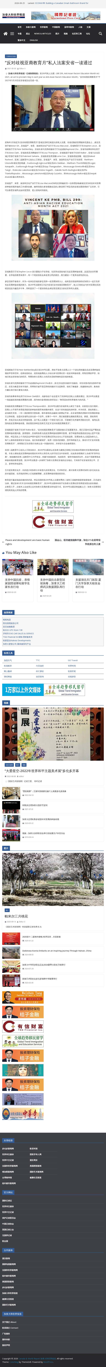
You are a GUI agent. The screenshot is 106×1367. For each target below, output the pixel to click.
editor (21, 776)
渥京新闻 (6, 1258)
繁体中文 (21, 40)
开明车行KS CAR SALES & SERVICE (18, 633)
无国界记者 (7, 1235)
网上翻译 (8, 671)
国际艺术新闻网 (36, 1171)
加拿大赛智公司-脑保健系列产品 (17, 644)
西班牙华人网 (35, 1154)
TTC (38, 660)
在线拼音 (72, 676)
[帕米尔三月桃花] (53, 879)
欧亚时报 (34, 1148)
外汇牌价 (40, 671)
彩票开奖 (72, 671)
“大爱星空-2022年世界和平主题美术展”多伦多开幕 (42, 770)
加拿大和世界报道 (10, 1293)
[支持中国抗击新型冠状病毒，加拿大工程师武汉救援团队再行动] (52, 560)
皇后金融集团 (9, 626)
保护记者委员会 (9, 1218)
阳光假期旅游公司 (10, 623)
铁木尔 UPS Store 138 (12, 630)
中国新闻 (56, 27)
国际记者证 (7, 1200)
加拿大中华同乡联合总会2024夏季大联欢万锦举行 (43, 964)
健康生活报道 (35, 1177)
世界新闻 (44, 27)
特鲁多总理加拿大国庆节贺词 (34, 805)
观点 (28, 33)
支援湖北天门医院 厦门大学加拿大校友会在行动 (88, 583)
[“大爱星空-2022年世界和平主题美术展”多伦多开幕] (53, 734)
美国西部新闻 (35, 1166)
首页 (20, 27)
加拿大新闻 (31, 27)
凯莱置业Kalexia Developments (17, 640)
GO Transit (73, 660)
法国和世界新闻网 (10, 1166)
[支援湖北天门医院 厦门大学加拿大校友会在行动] (88, 560)
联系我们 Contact (10, 1328)
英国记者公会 (8, 1229)
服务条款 (6, 1339)
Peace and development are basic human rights (28, 542)
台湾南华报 (7, 1177)
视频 (66, 33)
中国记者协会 (8, 1223)
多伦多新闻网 (8, 1148)
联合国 (5, 1241)
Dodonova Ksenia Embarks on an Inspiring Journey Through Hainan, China (56, 950)
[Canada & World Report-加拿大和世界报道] (5, 33)
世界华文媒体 (8, 1154)
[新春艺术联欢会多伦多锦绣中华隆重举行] (11, 981)
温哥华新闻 (69, 27)
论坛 (88, 33)
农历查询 (40, 676)
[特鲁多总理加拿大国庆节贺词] (11, 807)
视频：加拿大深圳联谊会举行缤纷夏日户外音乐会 (43, 833)
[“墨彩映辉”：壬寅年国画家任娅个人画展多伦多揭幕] (11, 793)
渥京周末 (34, 1160)
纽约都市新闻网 (9, 1183)
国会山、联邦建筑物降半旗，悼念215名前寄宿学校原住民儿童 (77, 542)
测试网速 (8, 676)
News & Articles (42, 33)
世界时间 (72, 665)
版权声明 (6, 1345)
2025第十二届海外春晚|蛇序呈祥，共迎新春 (41, 936)
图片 (57, 33)
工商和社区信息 (11, 56)
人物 (80, 27)
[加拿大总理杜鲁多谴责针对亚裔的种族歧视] (11, 821)
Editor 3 (22, 68)
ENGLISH (34, 40)
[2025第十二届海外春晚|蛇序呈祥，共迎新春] (11, 939)
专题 (20, 33)
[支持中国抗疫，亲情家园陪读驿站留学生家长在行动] (17, 560)
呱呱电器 (7, 619)
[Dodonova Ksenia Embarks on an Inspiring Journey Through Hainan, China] (11, 953)
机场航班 (8, 665)
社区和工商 (77, 33)
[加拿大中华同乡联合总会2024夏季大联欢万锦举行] (11, 967)
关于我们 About (9, 1322)
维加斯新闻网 (8, 1171)
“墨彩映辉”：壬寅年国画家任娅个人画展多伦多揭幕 (44, 791)
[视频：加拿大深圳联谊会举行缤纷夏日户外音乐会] (11, 835)
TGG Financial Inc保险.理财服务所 (17, 637)
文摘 (89, 27)
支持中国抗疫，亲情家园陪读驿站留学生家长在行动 (17, 583)
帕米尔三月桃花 (16, 916)
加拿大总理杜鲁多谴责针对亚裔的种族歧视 (40, 819)
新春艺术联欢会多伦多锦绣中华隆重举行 (39, 978)
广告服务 (6, 1333)
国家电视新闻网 (9, 1264)
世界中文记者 (8, 1160)
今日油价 (40, 665)
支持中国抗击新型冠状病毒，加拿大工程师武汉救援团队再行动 (52, 585)
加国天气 (8, 660)
